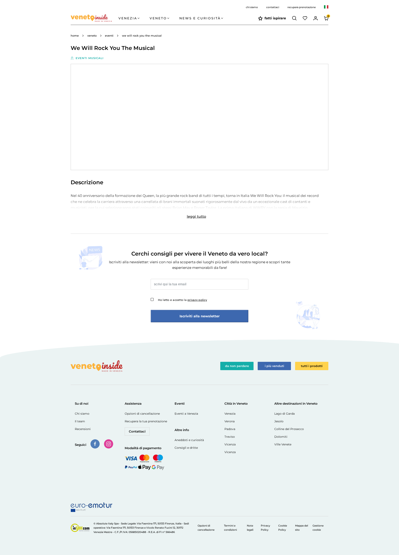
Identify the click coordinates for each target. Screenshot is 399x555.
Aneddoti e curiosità (189, 440)
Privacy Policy (265, 527)
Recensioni (83, 429)
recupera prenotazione (301, 7)
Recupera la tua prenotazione (146, 421)
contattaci (272, 7)
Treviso (229, 437)
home (75, 35)
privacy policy (197, 300)
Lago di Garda (284, 413)
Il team (80, 421)
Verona (229, 421)
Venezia (229, 413)
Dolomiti (280, 437)
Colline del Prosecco (289, 429)
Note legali (250, 527)
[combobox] (326, 7)
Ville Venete (282, 444)
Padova (229, 429)
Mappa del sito (301, 527)
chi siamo (252, 7)
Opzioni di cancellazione (142, 413)
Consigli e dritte (186, 448)
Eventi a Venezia (186, 413)
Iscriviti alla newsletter (200, 316)
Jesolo (278, 421)
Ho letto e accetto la (182, 300)
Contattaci (137, 431)
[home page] (94, 18)
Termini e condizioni (230, 527)
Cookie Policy (282, 527)
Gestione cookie (318, 527)
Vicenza (230, 444)
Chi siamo (82, 413)
